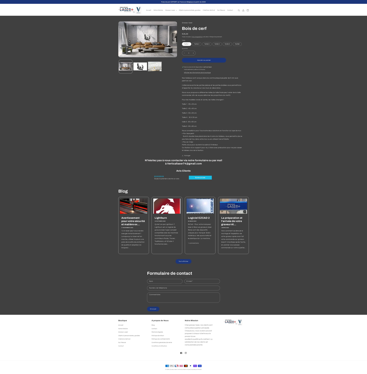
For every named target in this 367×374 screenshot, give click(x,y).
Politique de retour (158, 335)
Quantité (185, 48)
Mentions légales (157, 332)
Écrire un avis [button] (200, 177)
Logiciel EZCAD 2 (199, 218)
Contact (121, 346)
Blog (153, 325)
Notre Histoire (123, 328)
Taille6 (237, 44)
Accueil (120, 325)
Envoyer (153, 309)
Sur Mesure (122, 342)
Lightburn (161, 218)
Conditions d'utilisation (159, 346)
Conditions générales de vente (162, 342)
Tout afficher (183, 261)
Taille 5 (227, 44)
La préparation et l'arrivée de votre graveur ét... (231, 221)
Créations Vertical (124, 339)
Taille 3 (206, 44)
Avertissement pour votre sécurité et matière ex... (133, 221)
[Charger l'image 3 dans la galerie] (155, 66)
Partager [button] (187, 155)
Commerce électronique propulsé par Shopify (189, 369)
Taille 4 (217, 44)
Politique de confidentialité (161, 339)
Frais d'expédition (197, 36)
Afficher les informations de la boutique (197, 72)
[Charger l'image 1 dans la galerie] (125, 66)
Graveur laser (173, 369)
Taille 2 (196, 44)
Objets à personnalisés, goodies (129, 335)
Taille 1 (186, 44)
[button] (171, 10)
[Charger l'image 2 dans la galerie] (140, 66)
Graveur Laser (123, 332)
